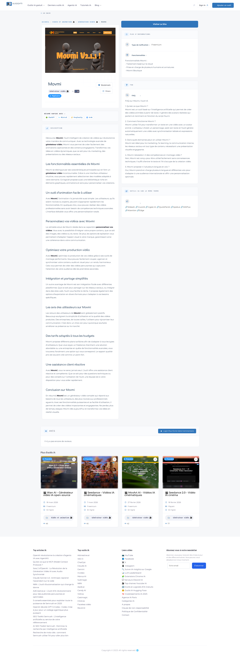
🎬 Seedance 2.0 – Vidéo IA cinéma (180, 494)
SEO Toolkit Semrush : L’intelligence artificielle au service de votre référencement (49, 619)
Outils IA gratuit (35, 5)
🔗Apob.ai (175, 207)
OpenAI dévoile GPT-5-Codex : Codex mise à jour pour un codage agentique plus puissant (52, 610)
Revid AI (81, 608)
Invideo (81, 573)
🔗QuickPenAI (163, 207)
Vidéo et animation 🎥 (63, 22)
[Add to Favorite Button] (74, 459)
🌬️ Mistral (62, 117)
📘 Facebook (128, 559)
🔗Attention (130, 210)
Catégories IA (128, 601)
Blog (97, 5)
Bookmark (105, 85)
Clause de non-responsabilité (135, 608)
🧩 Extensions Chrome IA (133, 576)
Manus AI (82, 576)
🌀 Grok (89, 117)
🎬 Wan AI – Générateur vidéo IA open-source (58, 494)
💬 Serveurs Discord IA (132, 580)
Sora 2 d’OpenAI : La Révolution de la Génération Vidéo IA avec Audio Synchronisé (50, 571)
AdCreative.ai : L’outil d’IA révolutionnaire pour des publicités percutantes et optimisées (52, 594)
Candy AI (82, 590)
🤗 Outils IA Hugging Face (134, 590)
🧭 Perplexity (76, 117)
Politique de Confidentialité (134, 611)
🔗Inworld (140, 207)
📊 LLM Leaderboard (131, 573)
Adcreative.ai (84, 555)
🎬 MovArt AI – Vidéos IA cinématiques (139, 494)
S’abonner (199, 566)
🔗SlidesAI (130, 207)
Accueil (45, 22)
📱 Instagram (128, 566)
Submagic (82, 580)
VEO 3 (80, 559)
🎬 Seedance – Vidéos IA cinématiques (99, 494)
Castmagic (83, 597)
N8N (80, 583)
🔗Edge (140, 210)
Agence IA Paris (129, 597)
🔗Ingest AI (150, 207)
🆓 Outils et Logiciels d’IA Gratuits (137, 587)
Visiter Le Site (159, 24)
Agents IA (72, 5)
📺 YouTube (127, 555)
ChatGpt (82, 562)
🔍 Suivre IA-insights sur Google (137, 569)
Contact (125, 615)
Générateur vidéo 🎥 (88, 22)
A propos (126, 604)
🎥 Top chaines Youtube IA (134, 583)
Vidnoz (81, 594)
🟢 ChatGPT (50, 117)
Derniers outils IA (56, 5)
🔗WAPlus (185, 207)
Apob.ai (81, 587)
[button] (42, 492)
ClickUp (81, 601)
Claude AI (82, 566)
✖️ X (124, 562)
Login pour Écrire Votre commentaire (178, 431)
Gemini (81, 569)
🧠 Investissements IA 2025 (134, 594)
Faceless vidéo (84, 604)
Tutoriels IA (85, 5)
